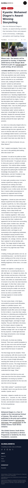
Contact (3, 461)
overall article (16, 422)
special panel (20, 65)
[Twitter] (2, 449)
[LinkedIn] (10, 449)
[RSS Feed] (12, 449)
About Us (3, 456)
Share (24, 39)
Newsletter (3, 467)
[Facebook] (4, 449)
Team (2, 458)
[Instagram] (7, 449)
